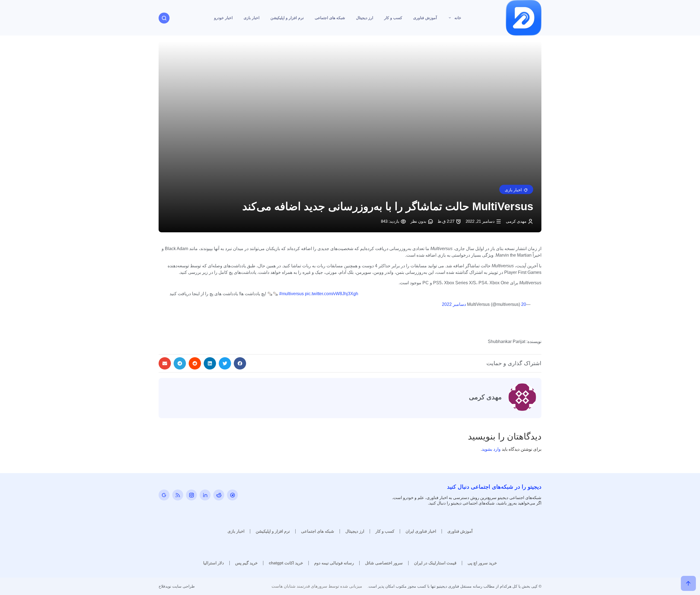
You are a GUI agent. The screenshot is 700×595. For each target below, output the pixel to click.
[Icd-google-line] (164, 495)
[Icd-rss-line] (177, 495)
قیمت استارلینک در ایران (435, 563)
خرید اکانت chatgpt (286, 563)
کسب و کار (393, 18)
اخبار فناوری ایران (421, 531)
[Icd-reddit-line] (218, 495)
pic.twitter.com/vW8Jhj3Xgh (331, 293)
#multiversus (291, 293)
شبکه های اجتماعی (330, 18)
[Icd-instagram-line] (191, 495)
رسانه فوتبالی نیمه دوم (334, 563)
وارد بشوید (491, 449)
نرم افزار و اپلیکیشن (287, 18)
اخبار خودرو (223, 18)
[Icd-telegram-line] (232, 495)
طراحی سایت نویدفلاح (177, 586)
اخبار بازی (251, 18)
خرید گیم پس (246, 563)
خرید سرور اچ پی (482, 563)
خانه (457, 18)
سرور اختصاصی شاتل (384, 563)
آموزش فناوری (425, 18)
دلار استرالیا (213, 563)
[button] (516, 189)
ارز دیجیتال (364, 18)
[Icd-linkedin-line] (205, 495)
